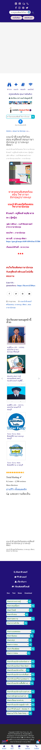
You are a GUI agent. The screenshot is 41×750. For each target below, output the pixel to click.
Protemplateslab (21, 735)
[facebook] (16, 7)
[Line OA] (24, 3)
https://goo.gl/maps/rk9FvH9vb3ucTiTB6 (23, 241)
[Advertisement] (20, 47)
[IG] (19, 7)
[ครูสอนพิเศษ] (20, 105)
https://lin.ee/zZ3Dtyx (26, 285)
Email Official (16, 737)
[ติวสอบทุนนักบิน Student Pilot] (20, 112)
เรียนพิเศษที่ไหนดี (21, 587)
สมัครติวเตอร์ (28, 18)
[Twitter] (27, 7)
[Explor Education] (9, 85)
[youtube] (20, 3)
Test (13, 593)
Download (28, 593)
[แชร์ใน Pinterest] (23, 294)
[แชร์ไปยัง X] (16, 294)
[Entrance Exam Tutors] (23, 85)
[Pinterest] (23, 7)
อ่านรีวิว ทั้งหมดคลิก (16, 489)
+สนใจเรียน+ (16, 18)
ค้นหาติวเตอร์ (21, 572)
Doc (8, 593)
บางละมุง (18, 304)
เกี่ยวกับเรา (22, 582)
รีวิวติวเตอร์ (21, 577)
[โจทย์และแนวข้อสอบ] (38, 742)
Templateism (11, 735)
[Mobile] (28, 3)
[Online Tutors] (31, 85)
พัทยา (25, 304)
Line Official (26, 737)
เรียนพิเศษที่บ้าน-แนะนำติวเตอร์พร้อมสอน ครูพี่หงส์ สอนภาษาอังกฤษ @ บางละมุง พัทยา (20, 740)
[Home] (16, 3)
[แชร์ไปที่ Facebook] (9, 294)
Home (8, 131)
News (20, 593)
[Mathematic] (16, 85)
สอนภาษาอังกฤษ (19, 131)
